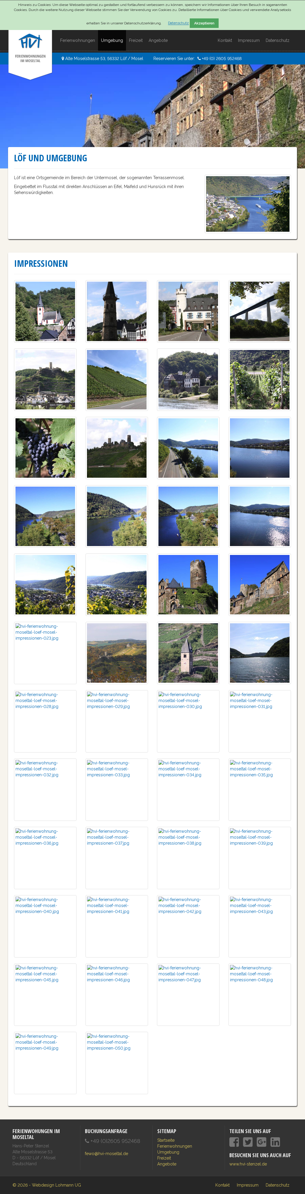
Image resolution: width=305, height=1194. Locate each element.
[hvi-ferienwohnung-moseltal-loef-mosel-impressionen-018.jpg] (45, 584)
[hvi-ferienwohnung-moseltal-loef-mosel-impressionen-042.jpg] (188, 925)
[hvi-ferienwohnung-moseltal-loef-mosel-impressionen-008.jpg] (188, 379)
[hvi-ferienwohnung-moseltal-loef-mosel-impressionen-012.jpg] (188, 447)
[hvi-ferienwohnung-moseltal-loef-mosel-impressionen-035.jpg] (259, 789)
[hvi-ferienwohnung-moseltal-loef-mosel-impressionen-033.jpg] (116, 789)
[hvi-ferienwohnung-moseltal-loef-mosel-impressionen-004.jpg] (188, 310)
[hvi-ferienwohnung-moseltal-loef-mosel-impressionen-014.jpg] (45, 515)
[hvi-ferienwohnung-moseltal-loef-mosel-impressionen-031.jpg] (259, 720)
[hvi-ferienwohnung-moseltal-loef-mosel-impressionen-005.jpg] (259, 310)
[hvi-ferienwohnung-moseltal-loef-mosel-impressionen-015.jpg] (116, 515)
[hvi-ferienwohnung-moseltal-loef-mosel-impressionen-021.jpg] (259, 584)
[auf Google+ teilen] (261, 1142)
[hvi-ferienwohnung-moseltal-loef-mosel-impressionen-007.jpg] (116, 379)
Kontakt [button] (225, 40)
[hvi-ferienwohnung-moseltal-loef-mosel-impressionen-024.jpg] (116, 652)
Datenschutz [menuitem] (278, 1185)
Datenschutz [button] (278, 40)
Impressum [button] (249, 40)
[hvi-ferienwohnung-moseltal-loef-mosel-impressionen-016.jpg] (188, 515)
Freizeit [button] (136, 40)
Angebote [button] (158, 40)
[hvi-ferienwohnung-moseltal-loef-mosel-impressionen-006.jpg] (45, 379)
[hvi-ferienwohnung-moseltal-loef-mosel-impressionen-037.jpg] (116, 857)
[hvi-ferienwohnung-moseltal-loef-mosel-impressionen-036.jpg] (45, 857)
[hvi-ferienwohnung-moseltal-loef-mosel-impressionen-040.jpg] (45, 925)
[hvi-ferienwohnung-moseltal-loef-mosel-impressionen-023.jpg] (45, 652)
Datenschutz (178, 23)
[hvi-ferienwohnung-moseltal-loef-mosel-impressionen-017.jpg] (259, 515)
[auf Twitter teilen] (248, 1142)
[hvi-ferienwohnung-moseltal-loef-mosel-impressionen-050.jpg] (116, 1062)
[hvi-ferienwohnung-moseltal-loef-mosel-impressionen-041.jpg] (116, 925)
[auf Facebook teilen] (234, 1142)
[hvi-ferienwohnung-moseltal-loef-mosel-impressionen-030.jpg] (188, 720)
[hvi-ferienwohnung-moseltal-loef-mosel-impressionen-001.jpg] (45, 310)
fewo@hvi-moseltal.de (106, 1153)
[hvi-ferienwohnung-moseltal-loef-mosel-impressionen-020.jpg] (188, 584)
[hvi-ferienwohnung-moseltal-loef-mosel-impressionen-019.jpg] (116, 584)
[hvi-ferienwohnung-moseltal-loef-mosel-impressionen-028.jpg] (45, 720)
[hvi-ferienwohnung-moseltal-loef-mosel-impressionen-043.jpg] (259, 925)
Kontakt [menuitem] (222, 1185)
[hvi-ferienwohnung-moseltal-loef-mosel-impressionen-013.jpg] (259, 447)
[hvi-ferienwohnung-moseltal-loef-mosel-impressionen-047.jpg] (188, 994)
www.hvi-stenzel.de (248, 1164)
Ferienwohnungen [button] (77, 40)
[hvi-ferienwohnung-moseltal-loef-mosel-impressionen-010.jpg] (45, 447)
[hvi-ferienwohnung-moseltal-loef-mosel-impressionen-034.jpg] (188, 789)
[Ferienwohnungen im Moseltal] (30, 37)
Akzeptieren (204, 23)
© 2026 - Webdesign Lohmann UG (47, 1185)
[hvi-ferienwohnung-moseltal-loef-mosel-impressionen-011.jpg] (116, 447)
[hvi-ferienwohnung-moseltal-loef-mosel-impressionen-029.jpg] (116, 720)
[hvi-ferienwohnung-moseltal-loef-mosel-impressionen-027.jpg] (259, 652)
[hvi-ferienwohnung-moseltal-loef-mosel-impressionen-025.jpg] (188, 652)
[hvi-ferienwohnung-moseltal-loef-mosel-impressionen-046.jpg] (116, 994)
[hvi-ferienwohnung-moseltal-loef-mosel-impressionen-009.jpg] (259, 379)
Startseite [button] (166, 1140)
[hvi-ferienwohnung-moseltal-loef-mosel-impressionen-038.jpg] (188, 857)
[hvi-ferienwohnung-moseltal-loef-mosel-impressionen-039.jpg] (259, 857)
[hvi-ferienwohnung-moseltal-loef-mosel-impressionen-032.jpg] (45, 789)
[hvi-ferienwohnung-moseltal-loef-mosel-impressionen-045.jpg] (45, 994)
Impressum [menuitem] (248, 1185)
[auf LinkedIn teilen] (275, 1142)
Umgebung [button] (112, 40)
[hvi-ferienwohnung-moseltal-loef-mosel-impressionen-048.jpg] (259, 994)
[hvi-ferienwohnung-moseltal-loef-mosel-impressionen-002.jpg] (116, 310)
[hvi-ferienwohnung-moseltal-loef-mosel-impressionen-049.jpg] (45, 1062)
